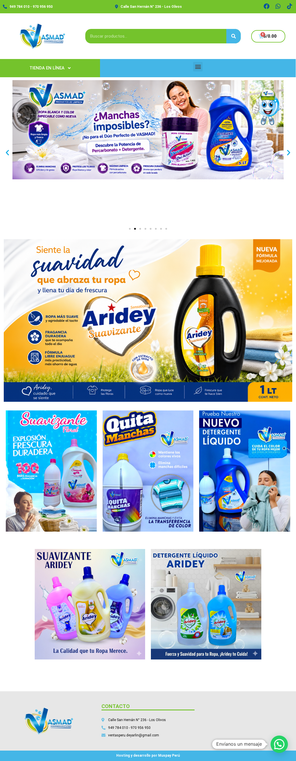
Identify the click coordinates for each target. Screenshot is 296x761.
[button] (198, 66)
